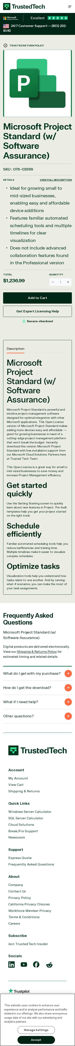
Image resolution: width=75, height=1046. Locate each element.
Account (16, 770)
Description (15, 349)
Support (15, 849)
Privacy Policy (19, 898)
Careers (14, 923)
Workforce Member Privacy (29, 911)
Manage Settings (36, 1030)
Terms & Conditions (24, 917)
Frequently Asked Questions (31, 864)
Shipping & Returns (24, 791)
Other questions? (18, 716)
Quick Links (19, 803)
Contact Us (17, 891)
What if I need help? (20, 702)
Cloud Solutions (21, 825)
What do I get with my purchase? (31, 673)
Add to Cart (37, 298)
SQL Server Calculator (25, 818)
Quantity (56, 274)
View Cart (16, 785)
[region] (37, 1020)
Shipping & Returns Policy (37, 652)
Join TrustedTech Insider (28, 944)
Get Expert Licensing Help (37, 311)
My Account (18, 778)
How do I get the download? (27, 687)
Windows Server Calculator (29, 812)
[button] (70, 6)
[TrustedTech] (24, 6)
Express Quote (20, 858)
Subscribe (17, 936)
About (14, 876)
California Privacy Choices (29, 904)
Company (15, 885)
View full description (56, 180)
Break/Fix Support (23, 831)
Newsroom (16, 837)
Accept (36, 1039)
